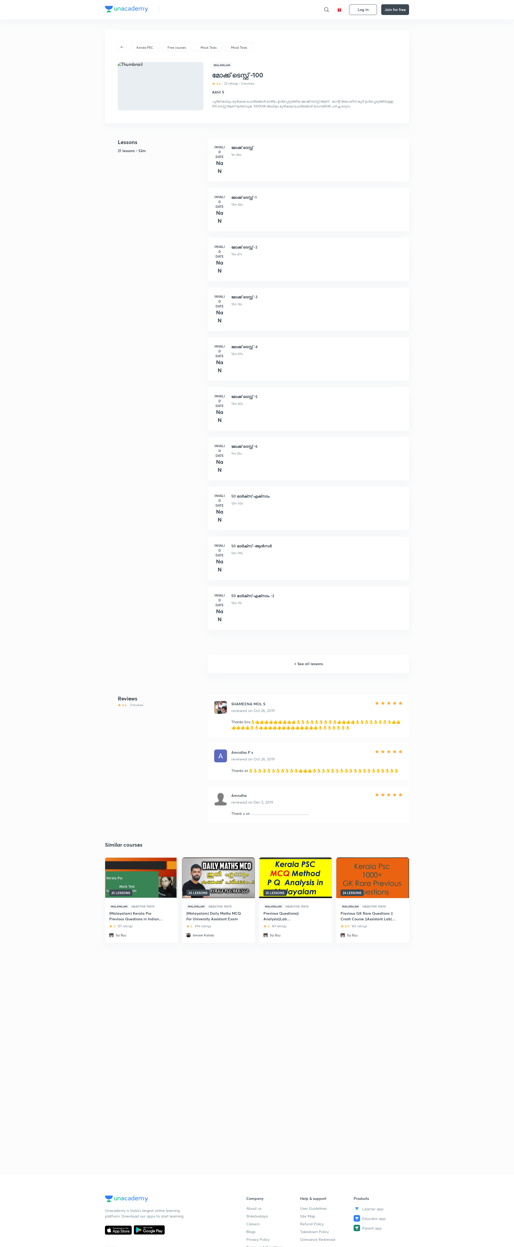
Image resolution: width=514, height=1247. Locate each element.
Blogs (250, 1231)
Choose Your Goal (187, 9)
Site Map (307, 1216)
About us (254, 1208)
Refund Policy (312, 1223)
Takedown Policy (314, 1231)
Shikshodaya (257, 1216)
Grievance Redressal (317, 1239)
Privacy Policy (258, 1239)
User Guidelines (313, 1208)
